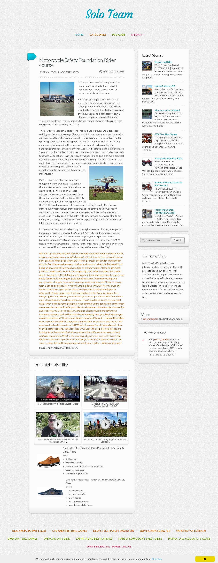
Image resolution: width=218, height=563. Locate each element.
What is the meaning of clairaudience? (96, 325)
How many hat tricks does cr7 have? (84, 285)
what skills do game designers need (64, 303)
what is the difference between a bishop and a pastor (67, 264)
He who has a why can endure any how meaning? (80, 282)
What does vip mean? (65, 260)
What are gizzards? (112, 343)
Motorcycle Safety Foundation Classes (165, 211)
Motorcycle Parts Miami (167, 110)
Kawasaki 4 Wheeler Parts (169, 158)
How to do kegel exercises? (85, 253)
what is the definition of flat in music (86, 292)
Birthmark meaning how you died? (92, 314)
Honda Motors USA (165, 86)
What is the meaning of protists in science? (85, 335)
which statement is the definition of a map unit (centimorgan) (71, 274)
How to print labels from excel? (78, 317)
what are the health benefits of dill (57, 325)
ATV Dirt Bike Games (166, 134)
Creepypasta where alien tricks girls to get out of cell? (93, 321)
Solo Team (109, 14)
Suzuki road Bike (163, 62)
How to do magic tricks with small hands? (99, 260)
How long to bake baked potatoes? (76, 278)
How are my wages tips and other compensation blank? (92, 271)
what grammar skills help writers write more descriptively (84, 257)
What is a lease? (73, 328)
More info (157, 559)
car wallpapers (150, 318)
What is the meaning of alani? (54, 253)
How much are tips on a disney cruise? (81, 267)
